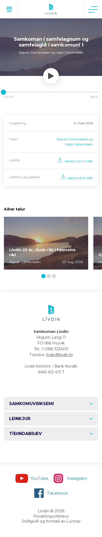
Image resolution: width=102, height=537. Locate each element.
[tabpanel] (46, 243)
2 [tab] (50, 276)
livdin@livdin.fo (59, 354)
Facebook (57, 492)
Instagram (77, 478)
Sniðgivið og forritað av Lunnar (51, 521)
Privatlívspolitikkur (51, 516)
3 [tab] (55, 276)
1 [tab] (44, 276)
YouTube (39, 478)
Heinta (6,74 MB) (80, 178)
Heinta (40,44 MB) (79, 161)
